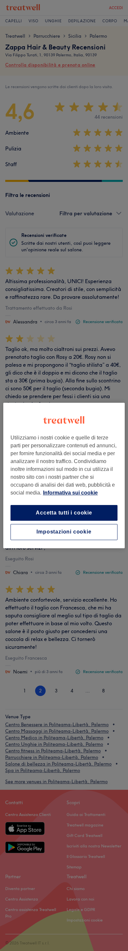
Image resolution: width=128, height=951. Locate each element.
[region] (64, 475)
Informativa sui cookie (70, 492)
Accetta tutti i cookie (64, 512)
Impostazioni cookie (63, 532)
